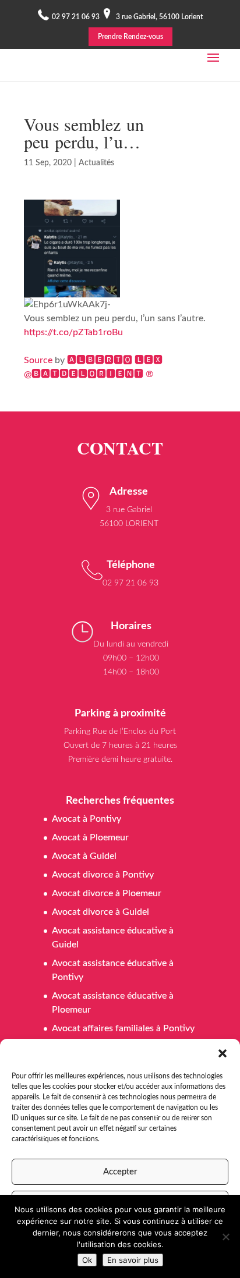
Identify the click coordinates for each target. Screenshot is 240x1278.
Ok (87, 1260)
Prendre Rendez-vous (130, 36)
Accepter (120, 1171)
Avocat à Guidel (84, 856)
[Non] (225, 1236)
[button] (222, 1053)
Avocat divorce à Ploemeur (106, 893)
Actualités (96, 163)
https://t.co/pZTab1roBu (73, 332)
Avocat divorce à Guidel (100, 912)
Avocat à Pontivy (86, 818)
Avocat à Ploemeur (90, 837)
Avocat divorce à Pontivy (103, 874)
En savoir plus (132, 1260)
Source (38, 360)
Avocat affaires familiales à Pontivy (123, 1028)
